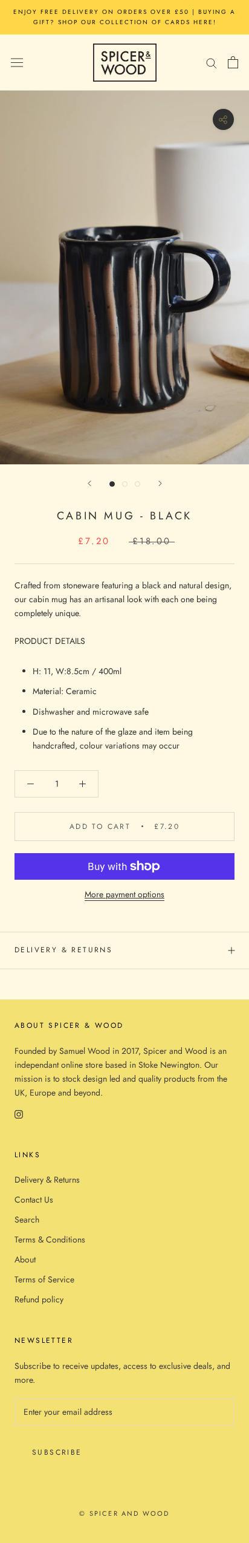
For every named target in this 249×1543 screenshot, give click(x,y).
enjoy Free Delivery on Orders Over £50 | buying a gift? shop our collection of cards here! (124, 17)
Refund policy (39, 1299)
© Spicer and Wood (124, 1513)
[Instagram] (19, 1113)
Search (27, 1219)
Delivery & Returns (63, 949)
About (25, 1259)
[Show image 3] (137, 484)
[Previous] (89, 483)
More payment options (124, 894)
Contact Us (34, 1200)
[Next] (160, 483)
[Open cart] (233, 62)
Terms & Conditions (50, 1239)
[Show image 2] (125, 484)
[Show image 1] (112, 484)
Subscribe (57, 1452)
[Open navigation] (17, 62)
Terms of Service (44, 1279)
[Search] (211, 62)
